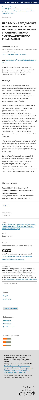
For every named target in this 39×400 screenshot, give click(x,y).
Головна (5, 7)
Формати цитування (10, 283)
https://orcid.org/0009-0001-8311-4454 (14, 54)
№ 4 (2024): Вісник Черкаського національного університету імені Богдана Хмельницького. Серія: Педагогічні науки (18, 11)
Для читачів (7, 321)
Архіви (12, 7)
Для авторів (7, 324)
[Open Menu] (2, 2)
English (5, 296)
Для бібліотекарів (9, 327)
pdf (6, 205)
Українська (7, 299)
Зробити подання (11, 308)
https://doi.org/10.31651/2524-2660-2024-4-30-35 (21, 279)
